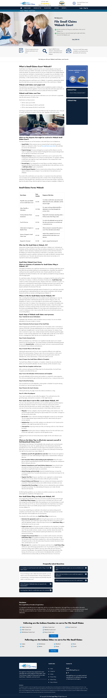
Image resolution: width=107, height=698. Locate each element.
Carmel (74, 646)
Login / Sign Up (84, 8)
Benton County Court (49, 627)
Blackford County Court (50, 630)
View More (53, 636)
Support (64, 8)
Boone (57, 646)
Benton (40, 646)
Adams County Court (27, 627)
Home (21, 10)
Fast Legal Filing (53, 696)
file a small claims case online (48, 146)
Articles (56, 8)
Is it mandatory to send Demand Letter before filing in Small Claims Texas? (34, 568)
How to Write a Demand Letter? (77, 93)
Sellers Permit (47, 8)
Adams (23, 644)
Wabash (26, 10)
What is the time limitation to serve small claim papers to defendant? (69, 575)
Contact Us (52, 671)
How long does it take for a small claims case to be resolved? (35, 590)
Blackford (58, 644)
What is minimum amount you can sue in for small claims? (69, 580)
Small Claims (27, 8)
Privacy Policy (53, 677)
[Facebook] (68, 673)
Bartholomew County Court (28, 632)
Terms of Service (53, 682)
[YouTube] (66, 673)
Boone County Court (49, 632)
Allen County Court (26, 630)
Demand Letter (37, 8)
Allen (23, 646)
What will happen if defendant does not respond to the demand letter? (33, 585)
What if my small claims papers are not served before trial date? (69, 568)
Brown (74, 644)
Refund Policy (53, 679)
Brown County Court (72, 627)
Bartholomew (42, 644)
